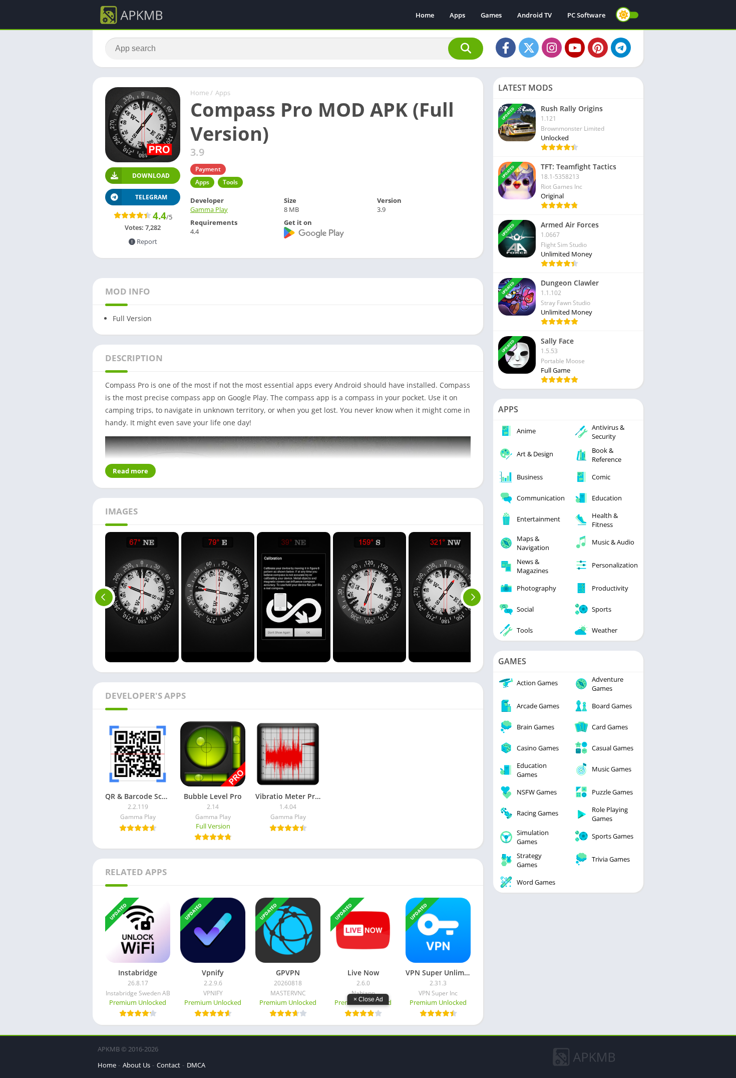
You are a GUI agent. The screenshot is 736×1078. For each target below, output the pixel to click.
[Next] (472, 597)
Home (425, 15)
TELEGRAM (151, 197)
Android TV (534, 15)
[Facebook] (506, 48)
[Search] (465, 49)
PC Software (586, 15)
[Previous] (104, 597)
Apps (457, 15)
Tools (230, 182)
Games (491, 15)
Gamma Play (209, 209)
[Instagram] (552, 48)
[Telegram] (621, 48)
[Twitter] (529, 48)
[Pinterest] (598, 48)
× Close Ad (368, 999)
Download (151, 175)
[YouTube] (575, 48)
